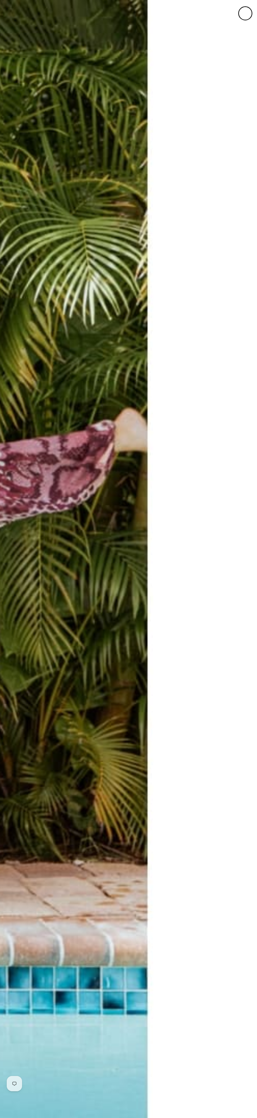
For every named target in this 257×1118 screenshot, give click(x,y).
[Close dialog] (245, 13)
